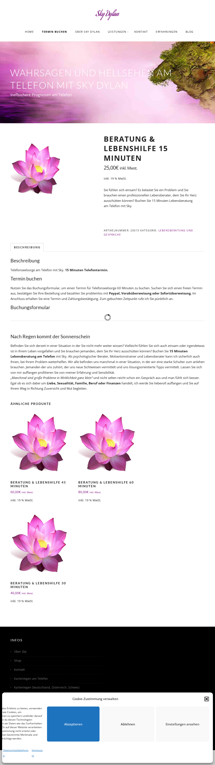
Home (29, 32)
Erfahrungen (167, 32)
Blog (190, 32)
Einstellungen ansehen (182, 724)
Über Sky (20, 651)
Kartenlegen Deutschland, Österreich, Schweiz (47, 687)
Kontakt (141, 32)
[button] (207, 699)
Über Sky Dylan (87, 32)
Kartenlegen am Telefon (31, 679)
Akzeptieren (73, 724)
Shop (17, 661)
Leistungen (117, 32)
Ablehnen (128, 724)
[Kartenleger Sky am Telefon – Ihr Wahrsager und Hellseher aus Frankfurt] (107, 14)
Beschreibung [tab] (27, 247)
